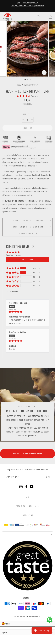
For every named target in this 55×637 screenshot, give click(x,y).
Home (19, 85)
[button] (24, 96)
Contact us (27, 515)
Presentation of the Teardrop (27, 221)
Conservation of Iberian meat (27, 227)
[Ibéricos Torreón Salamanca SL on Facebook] (26, 486)
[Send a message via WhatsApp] (49, 620)
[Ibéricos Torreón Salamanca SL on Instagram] (21, 486)
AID (27, 497)
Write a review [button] (27, 259)
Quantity (27, 114)
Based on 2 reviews (13, 255)
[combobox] (27, 624)
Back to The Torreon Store (29, 453)
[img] (27, 311)
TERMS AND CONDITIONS (27, 506)
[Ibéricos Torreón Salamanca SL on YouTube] (31, 486)
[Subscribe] (48, 477)
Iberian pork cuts (27, 233)
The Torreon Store (30, 85)
